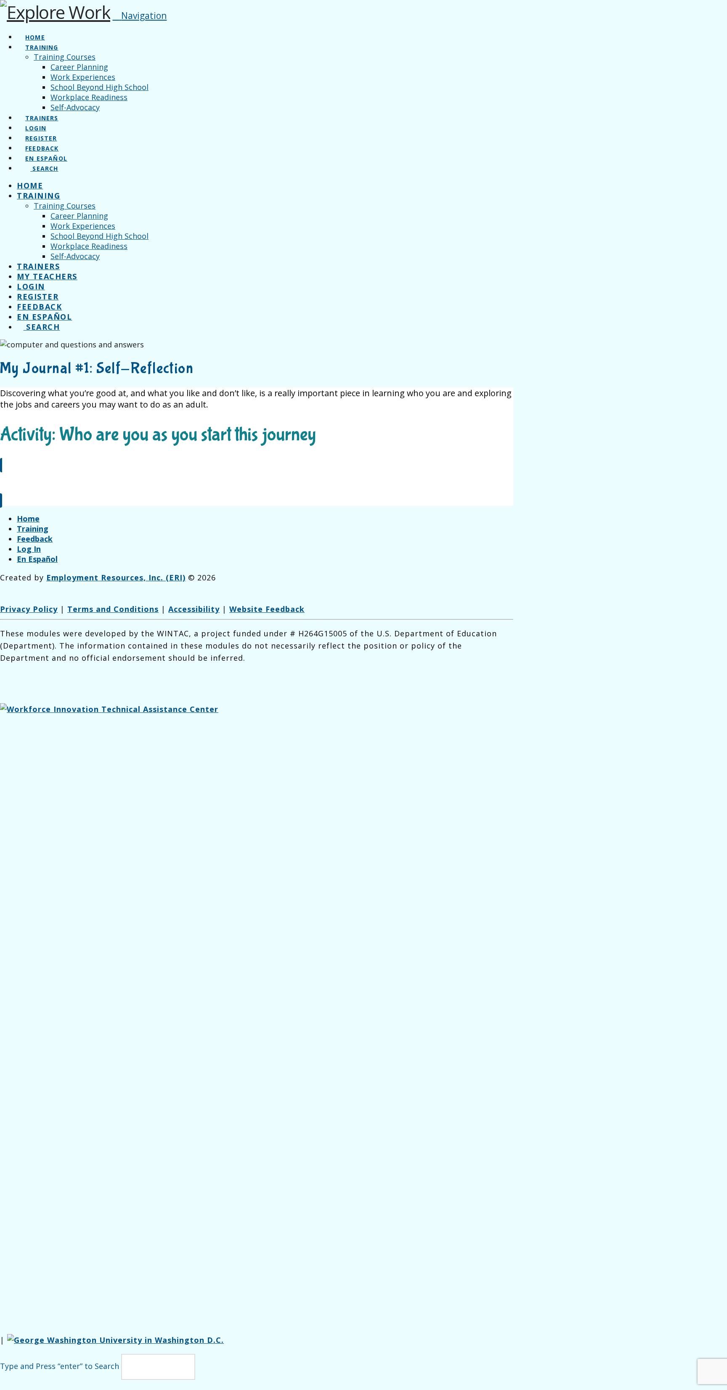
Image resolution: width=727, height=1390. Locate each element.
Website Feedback (267, 609)
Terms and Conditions (113, 609)
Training (32, 529)
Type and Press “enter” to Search (59, 1366)
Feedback (35, 539)
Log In (29, 549)
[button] (139, 15)
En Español (37, 559)
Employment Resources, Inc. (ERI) (116, 577)
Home (28, 519)
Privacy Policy (29, 609)
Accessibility (194, 609)
